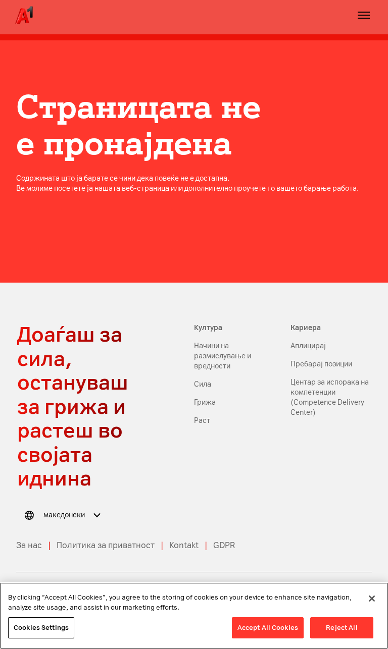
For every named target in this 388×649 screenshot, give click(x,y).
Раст (202, 420)
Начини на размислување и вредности (222, 356)
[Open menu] (364, 15)
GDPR (224, 545)
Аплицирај (308, 346)
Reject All (341, 627)
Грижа (205, 402)
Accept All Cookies (267, 627)
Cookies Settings (41, 627)
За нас (29, 545)
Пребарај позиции (321, 364)
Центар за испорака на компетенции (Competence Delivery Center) (329, 397)
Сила (202, 384)
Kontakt (184, 545)
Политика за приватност (106, 545)
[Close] (372, 598)
